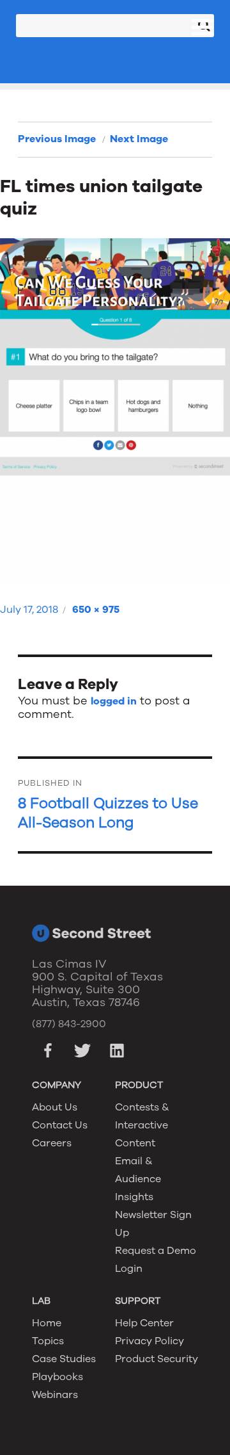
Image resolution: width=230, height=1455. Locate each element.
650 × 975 (95, 610)
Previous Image (57, 139)
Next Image (139, 139)
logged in (114, 701)
